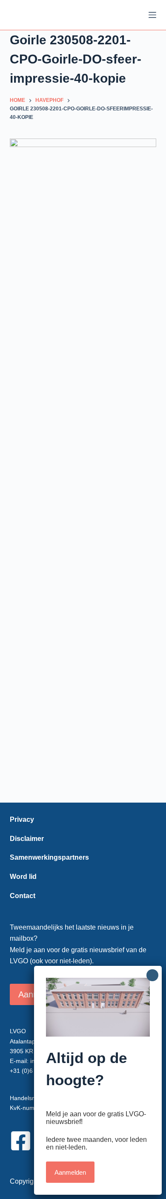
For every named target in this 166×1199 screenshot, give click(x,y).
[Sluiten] (152, 975)
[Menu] (152, 15)
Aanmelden (70, 1172)
